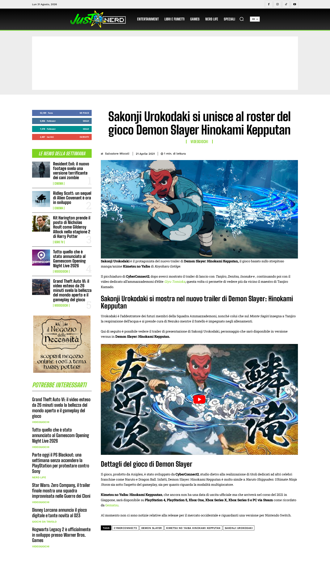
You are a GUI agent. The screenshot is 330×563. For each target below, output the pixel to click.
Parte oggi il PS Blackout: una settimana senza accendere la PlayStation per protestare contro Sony (60, 463)
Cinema (58, 183)
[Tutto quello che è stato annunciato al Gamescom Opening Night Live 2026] (41, 258)
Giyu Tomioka (174, 281)
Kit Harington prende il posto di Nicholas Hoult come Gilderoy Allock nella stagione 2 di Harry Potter (71, 227)
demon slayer (151, 528)
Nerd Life (39, 477)
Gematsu (111, 505)
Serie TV (58, 242)
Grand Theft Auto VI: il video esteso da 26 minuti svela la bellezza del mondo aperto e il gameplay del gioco (72, 290)
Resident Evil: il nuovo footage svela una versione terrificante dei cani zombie (71, 170)
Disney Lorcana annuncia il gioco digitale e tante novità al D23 (59, 512)
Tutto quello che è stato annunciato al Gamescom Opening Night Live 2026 (69, 258)
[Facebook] (268, 4)
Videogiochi (61, 271)
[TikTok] (286, 4)
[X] (267, 153)
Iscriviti (84, 136)
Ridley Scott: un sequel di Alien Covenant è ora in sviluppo (72, 198)
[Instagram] (277, 4)
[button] (241, 18)
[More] (294, 153)
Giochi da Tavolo (44, 521)
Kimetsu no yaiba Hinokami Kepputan (193, 528)
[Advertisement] (165, 63)
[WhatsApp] (285, 153)
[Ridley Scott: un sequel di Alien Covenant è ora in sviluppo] (41, 199)
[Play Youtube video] (199, 399)
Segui (86, 120)
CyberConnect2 (125, 528)
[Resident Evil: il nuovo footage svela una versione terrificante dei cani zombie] (41, 170)
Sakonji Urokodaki (239, 528)
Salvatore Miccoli (117, 153)
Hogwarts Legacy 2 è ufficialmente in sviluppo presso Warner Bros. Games (61, 535)
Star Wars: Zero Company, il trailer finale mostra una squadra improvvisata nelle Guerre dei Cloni (61, 490)
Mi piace (84, 112)
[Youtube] (294, 4)
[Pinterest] (276, 153)
